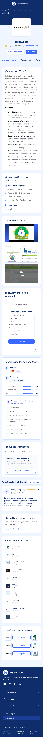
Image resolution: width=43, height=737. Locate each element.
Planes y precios (27, 60)
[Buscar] (39, 4)
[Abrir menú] (4, 4)
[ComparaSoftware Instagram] (20, 683)
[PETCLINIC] (34, 637)
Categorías (22, 10)
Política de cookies (33, 732)
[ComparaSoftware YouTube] (9, 683)
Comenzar (21, 341)
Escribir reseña (32, 46)
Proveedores (9, 699)
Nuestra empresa (10, 692)
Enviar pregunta (23, 471)
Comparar (24, 637)
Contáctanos (9, 705)
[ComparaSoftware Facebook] (15, 683)
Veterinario (33, 10)
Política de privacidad (20, 732)
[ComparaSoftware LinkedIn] (4, 683)
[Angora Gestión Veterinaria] (34, 653)
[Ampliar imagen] (21, 253)
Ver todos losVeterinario (15, 529)
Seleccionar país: (9, 714)
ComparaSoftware (8, 10)
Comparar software (15, 52)
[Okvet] (34, 645)
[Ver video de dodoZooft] (21, 233)
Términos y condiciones (6, 732)
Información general (10, 60)
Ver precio (31, 52)
